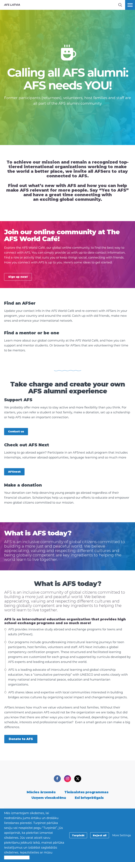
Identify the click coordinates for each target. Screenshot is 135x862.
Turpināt (78, 835)
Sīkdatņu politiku (16, 857)
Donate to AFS (21, 739)
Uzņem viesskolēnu (48, 798)
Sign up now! (18, 276)
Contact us (16, 431)
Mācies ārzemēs (41, 792)
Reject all (99, 835)
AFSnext (14, 471)
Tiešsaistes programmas (86, 792)
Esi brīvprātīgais (89, 798)
